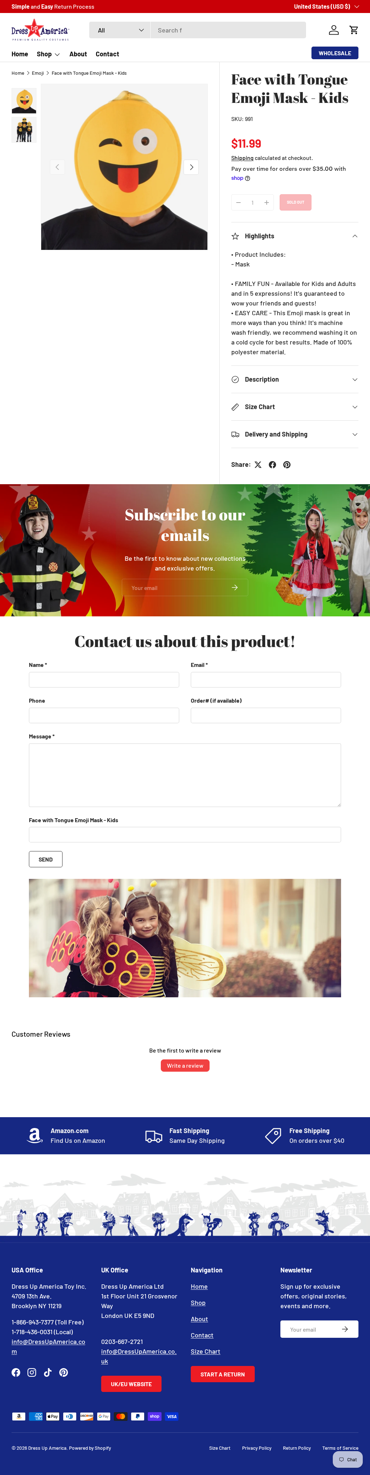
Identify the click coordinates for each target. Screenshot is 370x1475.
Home (20, 54)
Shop (198, 1302)
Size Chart (205, 1351)
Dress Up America (47, 1448)
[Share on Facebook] (272, 464)
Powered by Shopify (90, 1448)
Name (36, 664)
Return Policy (297, 1448)
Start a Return (223, 1374)
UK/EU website (131, 1383)
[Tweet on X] (258, 464)
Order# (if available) (216, 700)
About (78, 54)
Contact (107, 54)
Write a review (185, 1065)
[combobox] (197, 30)
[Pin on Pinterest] (287, 464)
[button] (354, 30)
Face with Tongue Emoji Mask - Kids (89, 73)
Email (198, 664)
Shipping (242, 157)
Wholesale (335, 52)
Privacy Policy (256, 1448)
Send (46, 859)
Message (40, 736)
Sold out (295, 202)
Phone (37, 700)
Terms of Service (340, 1448)
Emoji (38, 73)
